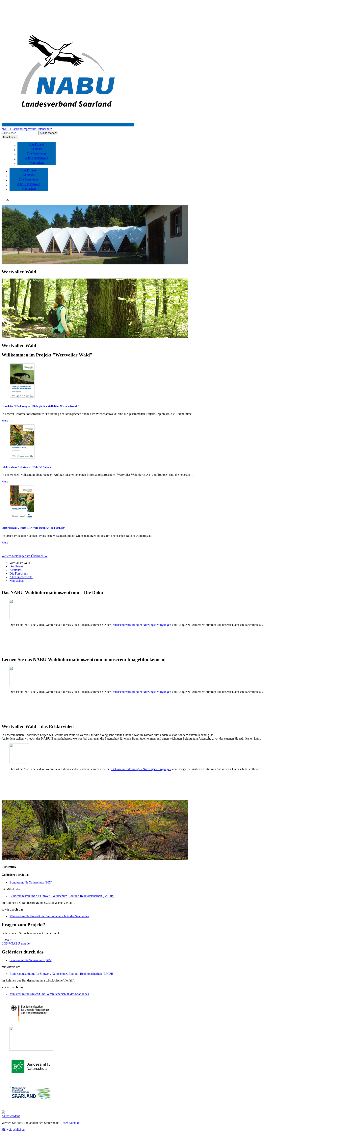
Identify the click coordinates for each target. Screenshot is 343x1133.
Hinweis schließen (13, 1129)
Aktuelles (36, 149)
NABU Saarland (12, 129)
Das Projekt (36, 144)
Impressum (29, 129)
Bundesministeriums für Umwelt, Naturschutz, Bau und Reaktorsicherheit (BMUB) (62, 896)
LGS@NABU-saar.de (16, 943)
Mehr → (7, 420)
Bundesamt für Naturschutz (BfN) (31, 882)
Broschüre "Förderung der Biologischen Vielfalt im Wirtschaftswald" (41, 406)
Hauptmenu (9, 137)
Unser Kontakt (69, 1122)
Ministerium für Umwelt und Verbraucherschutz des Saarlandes (49, 916)
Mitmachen (37, 162)
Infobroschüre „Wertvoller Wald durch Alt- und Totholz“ (33, 527)
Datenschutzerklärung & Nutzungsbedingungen (141, 624)
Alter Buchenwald (36, 158)
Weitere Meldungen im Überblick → (24, 556)
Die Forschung (36, 153)
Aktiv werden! (11, 1116)
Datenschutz (44, 129)
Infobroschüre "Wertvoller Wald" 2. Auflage (26, 466)
